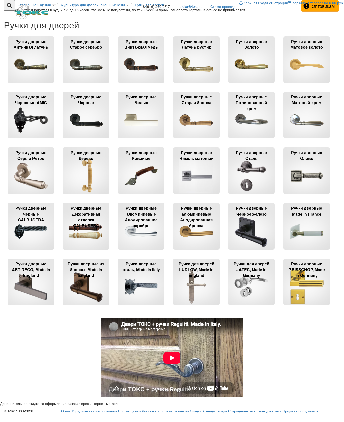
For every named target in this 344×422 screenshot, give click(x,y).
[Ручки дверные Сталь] (252, 196)
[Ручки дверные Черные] (86, 140)
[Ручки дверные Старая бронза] (196, 140)
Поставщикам (129, 410)
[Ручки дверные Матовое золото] (307, 85)
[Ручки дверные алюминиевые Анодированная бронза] (196, 252)
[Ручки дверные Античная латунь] (31, 85)
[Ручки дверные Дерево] (86, 196)
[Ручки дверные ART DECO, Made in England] (31, 307)
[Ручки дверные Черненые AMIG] (31, 140)
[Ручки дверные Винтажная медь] (141, 85)
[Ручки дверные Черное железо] (252, 252)
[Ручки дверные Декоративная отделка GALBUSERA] (86, 252)
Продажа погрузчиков (300, 410)
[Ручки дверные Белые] (141, 140)
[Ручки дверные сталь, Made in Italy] (141, 307)
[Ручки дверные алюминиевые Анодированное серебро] (141, 252)
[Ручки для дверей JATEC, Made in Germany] (252, 307)
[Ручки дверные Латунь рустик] (196, 85)
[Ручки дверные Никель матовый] (196, 196)
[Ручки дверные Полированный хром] (252, 140)
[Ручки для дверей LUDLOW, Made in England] (196, 307)
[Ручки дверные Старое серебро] (86, 85)
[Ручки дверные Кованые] (141, 196)
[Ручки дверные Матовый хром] (307, 140)
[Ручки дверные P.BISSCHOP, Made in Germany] (307, 307)
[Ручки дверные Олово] (307, 196)
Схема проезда (223, 6)
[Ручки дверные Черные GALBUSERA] (31, 252)
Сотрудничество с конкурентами (255, 410)
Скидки (195, 410)
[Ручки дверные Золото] (252, 85)
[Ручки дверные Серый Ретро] (31, 196)
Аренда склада (214, 410)
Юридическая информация (94, 410)
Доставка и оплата (157, 410)
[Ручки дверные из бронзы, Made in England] (86, 307)
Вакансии (181, 410)
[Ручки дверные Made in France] (307, 252)
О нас (66, 410)
